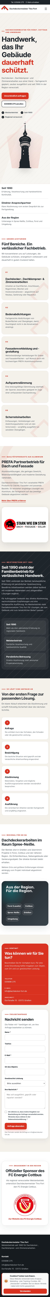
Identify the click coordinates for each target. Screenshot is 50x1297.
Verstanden (25, 1291)
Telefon (8, 1044)
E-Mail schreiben (32, 2)
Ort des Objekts (11, 1067)
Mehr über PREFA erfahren (14, 500)
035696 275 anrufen (13, 104)
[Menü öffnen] (45, 8)
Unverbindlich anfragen (15, 96)
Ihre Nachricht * (11, 1089)
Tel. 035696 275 (17, 2)
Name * (8, 1032)
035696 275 (10, 980)
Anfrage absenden (15, 1126)
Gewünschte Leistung (14, 1078)
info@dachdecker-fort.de (16, 989)
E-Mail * (8, 1055)
